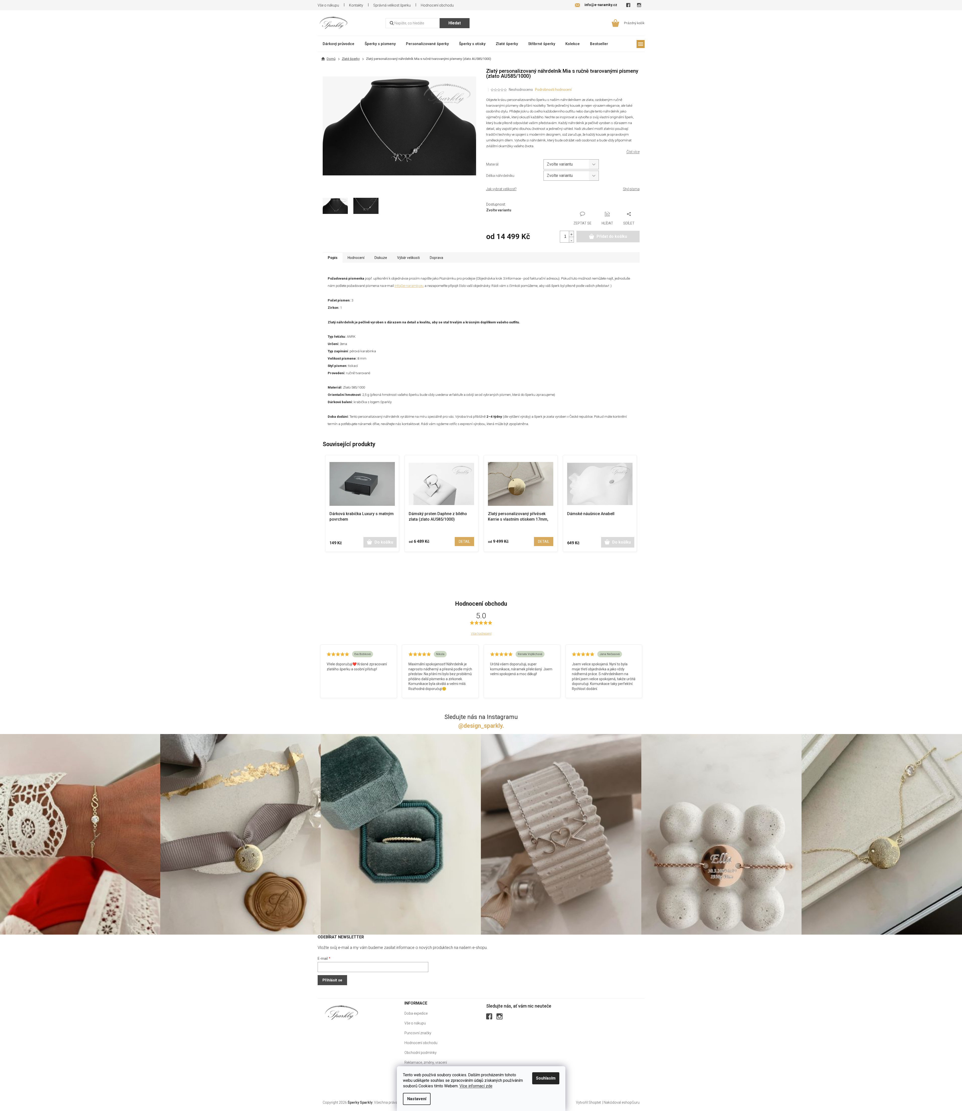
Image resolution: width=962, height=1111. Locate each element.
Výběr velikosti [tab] (408, 258)
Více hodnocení (481, 633)
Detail (464, 542)
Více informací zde (475, 1086)
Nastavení (416, 1098)
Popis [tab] (333, 258)
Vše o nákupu (328, 5)
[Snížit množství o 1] (571, 240)
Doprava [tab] (436, 258)
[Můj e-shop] (341, 1012)
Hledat (454, 23)
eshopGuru (631, 1102)
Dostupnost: (496, 204)
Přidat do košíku (612, 236)
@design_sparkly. (481, 726)
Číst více (633, 152)
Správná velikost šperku (392, 5)
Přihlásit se (332, 980)
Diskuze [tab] (380, 258)
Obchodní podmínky (420, 1053)
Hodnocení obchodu (437, 5)
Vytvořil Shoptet (588, 1102)
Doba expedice (416, 1013)
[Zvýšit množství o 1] (571, 234)
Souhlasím (546, 1078)
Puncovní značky (417, 1033)
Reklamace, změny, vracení (425, 1062)
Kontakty (356, 5)
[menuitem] (338, 43)
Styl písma (631, 189)
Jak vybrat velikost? (501, 189)
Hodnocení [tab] (356, 258)
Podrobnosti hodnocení (553, 90)
